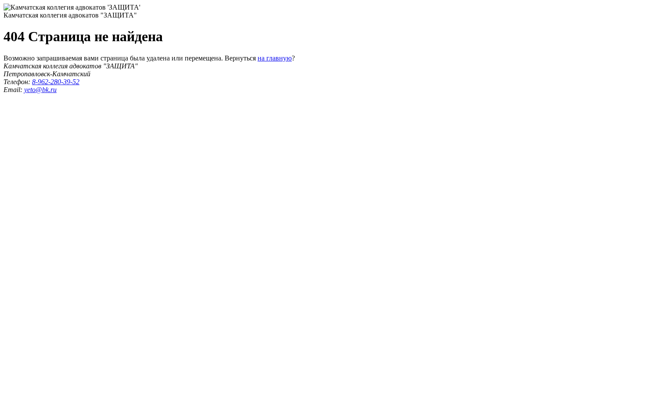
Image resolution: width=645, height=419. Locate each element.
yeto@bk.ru (40, 89)
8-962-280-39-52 (55, 81)
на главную (275, 58)
